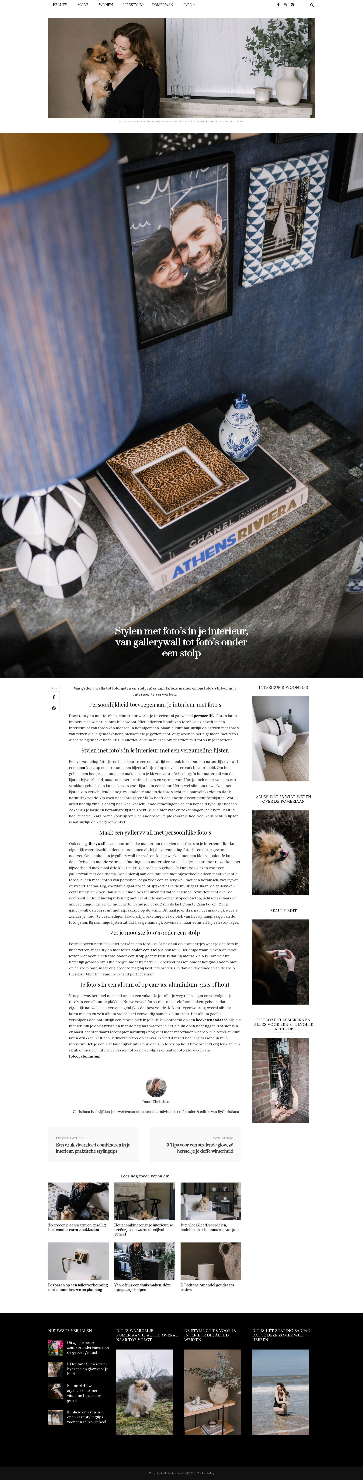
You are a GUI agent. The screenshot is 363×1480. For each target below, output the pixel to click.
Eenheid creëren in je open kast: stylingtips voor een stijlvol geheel (86, 1417)
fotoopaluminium (84, 1056)
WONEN (106, 4)
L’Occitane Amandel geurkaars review (207, 1287)
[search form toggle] (312, 5)
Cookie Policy (205, 1473)
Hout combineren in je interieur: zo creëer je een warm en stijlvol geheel (143, 1230)
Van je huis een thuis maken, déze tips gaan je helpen (142, 1287)
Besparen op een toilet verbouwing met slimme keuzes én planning (78, 1287)
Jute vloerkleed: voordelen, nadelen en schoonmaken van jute (210, 1227)
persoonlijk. (205, 716)
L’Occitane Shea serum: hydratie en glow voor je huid (87, 1369)
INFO (188, 4)
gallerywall (95, 843)
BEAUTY (60, 4)
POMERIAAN (162, 4)
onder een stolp (145, 950)
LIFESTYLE (132, 4)
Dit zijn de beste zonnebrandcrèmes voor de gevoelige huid (88, 1347)
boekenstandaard (212, 1020)
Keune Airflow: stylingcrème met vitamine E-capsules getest (84, 1393)
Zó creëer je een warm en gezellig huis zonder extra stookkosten (77, 1227)
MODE (83, 4)
